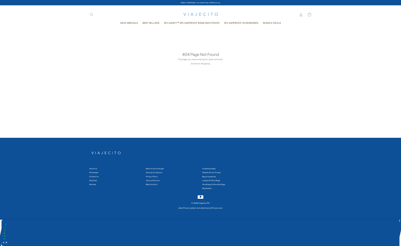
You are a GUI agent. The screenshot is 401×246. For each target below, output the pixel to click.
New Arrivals (129, 22)
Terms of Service (153, 180)
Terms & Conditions (154, 172)
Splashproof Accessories (241, 22)
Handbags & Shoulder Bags (213, 184)
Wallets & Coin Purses (211, 172)
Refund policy (152, 184)
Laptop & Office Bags (211, 180)
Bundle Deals (272, 22)
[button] (200, 233)
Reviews (92, 184)
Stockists (93, 180)
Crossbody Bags (209, 168)
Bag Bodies (206, 188)
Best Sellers (151, 22)
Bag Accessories (209, 176)
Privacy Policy (152, 176)
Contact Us (94, 176)
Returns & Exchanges (155, 168)
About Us (93, 168)
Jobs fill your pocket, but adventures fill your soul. (200, 208)
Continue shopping (200, 63)
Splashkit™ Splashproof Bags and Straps (191, 22)
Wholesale (93, 172)
